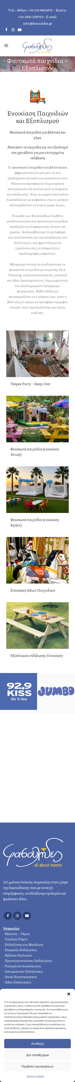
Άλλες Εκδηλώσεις (18, 982)
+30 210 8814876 (40, 10)
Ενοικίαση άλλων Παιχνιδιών (32, 590)
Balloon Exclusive (18, 955)
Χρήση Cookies (35, 1076)
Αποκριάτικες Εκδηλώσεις (24, 971)
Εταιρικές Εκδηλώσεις (21, 949)
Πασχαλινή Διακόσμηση (23, 966)
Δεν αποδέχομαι (37, 1055)
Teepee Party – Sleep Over (30, 383)
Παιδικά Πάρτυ (16, 939)
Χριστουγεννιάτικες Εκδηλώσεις (28, 960)
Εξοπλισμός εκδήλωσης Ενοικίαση (36, 655)
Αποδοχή (37, 1043)
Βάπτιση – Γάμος (17, 933)
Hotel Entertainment (21, 976)
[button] (69, 994)
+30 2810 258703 (31, 16)
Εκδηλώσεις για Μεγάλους (24, 944)
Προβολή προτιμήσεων (37, 1066)
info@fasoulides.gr (37, 23)
